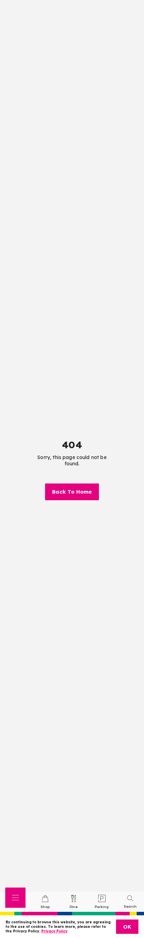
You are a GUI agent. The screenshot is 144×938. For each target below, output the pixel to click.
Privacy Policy (54, 931)
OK (127, 926)
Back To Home (72, 491)
